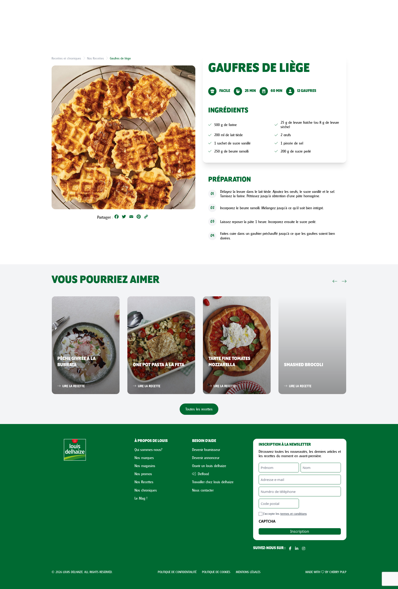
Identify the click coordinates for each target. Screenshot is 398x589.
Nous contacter (203, 490)
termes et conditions (293, 513)
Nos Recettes (95, 58)
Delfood (203, 473)
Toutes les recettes (199, 409)
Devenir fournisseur (206, 449)
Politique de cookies (216, 572)
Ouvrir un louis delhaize (209, 465)
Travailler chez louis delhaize (213, 482)
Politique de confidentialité (177, 572)
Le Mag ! (141, 498)
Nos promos (143, 473)
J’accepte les (285, 513)
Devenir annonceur (205, 457)
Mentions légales (248, 572)
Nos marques (144, 457)
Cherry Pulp (337, 572)
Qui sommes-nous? (148, 449)
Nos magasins (145, 465)
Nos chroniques (146, 490)
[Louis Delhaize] (75, 495)
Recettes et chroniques (66, 58)
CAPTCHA (267, 521)
